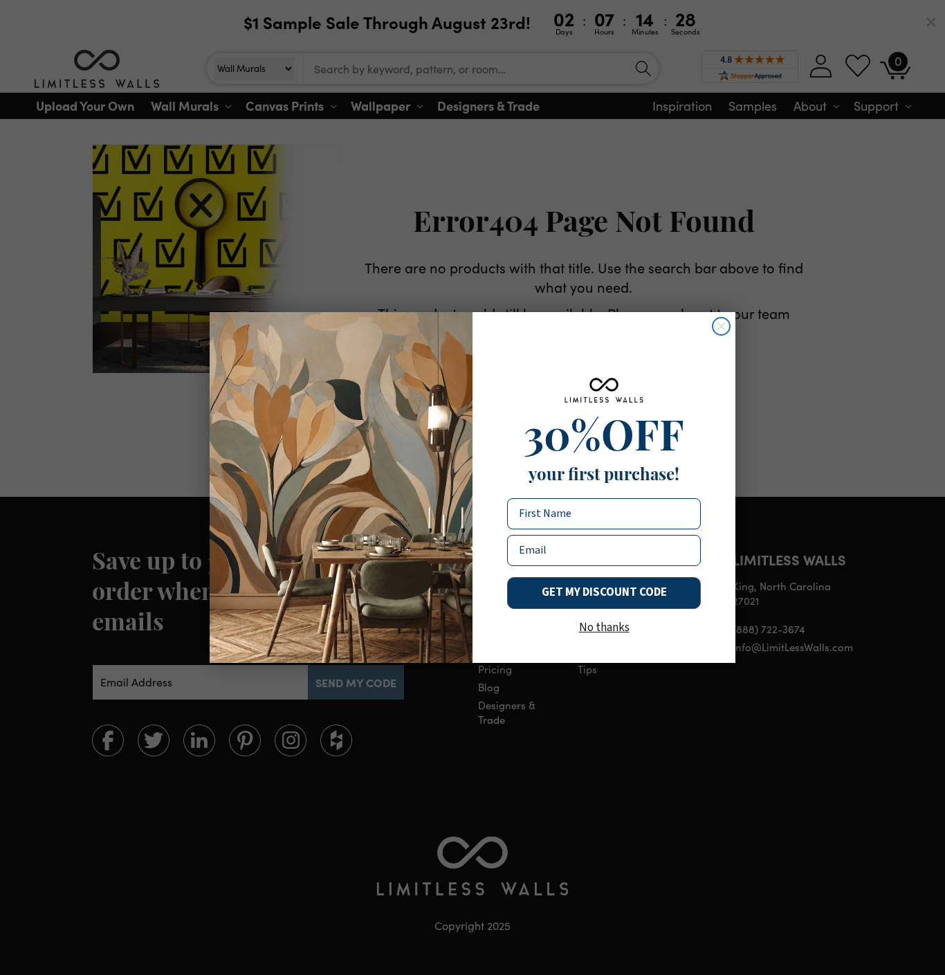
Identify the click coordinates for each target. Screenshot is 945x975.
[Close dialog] (721, 326)
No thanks (604, 627)
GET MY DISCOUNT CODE (604, 592)
